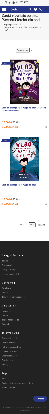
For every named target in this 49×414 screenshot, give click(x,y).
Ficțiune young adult (10, 274)
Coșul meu (6, 288)
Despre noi (6, 311)
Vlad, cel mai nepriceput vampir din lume (19, 185)
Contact (5, 324)
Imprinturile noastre (10, 320)
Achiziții (5, 364)
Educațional (7, 265)
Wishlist (5, 292)
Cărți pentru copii (9, 269)
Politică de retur (9, 343)
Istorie (5, 261)
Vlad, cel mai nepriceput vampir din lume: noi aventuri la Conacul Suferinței (24, 109)
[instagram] (7, 2)
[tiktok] (10, 2)
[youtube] (14, 2)
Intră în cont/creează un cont (14, 297)
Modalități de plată (10, 351)
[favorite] (35, 9)
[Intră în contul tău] (40, 9)
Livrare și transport (10, 356)
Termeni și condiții (9, 338)
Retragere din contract (12, 347)
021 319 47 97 (22, 2)
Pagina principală (11, 24)
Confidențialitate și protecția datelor (17, 383)
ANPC (4, 378)
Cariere (5, 315)
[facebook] (3, 2)
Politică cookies (8, 387)
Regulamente (7, 360)
